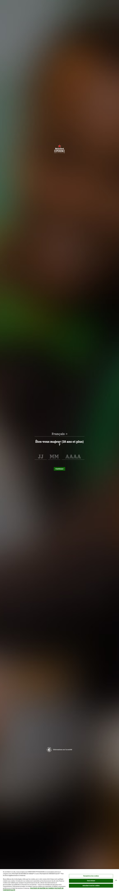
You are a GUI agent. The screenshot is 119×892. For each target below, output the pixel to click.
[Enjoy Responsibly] (49, 749)
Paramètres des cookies (91, 876)
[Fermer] (116, 880)
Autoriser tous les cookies (91, 885)
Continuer (59, 469)
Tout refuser (91, 881)
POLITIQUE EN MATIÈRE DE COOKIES (42, 888)
